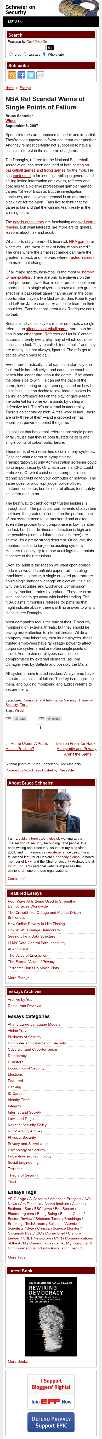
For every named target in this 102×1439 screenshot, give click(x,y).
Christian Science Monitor (58, 1228)
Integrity (14, 1106)
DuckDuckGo (37, 42)
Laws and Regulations (26, 1118)
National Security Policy (27, 1125)
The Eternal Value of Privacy (31, 962)
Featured (15, 1081)
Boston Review (20, 1218)
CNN (58, 1238)
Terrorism (16, 1169)
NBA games (79, 241)
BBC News (43, 1209)
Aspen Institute (56, 1204)
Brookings (72, 1218)
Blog (17, 54)
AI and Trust (18, 949)
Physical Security (22, 1137)
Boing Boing (47, 1214)
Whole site (56, 54)
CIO (39, 1233)
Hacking (14, 1087)
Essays (34, 54)
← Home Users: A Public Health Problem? (26, 746)
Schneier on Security (20, 9)
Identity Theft (19, 1100)
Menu (14, 22)
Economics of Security (26, 1068)
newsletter (54, 852)
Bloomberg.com (21, 1214)
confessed (22, 175)
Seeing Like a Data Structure (31, 936)
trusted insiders (82, 257)
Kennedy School (67, 857)
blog (74, 848)
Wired (10, 121)
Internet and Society (24, 1112)
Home (9, 88)
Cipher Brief (55, 1233)
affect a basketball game (46, 328)
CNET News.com (37, 1238)
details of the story (28, 222)
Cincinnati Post (20, 1233)
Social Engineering (23, 1162)
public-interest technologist (39, 838)
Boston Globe (71, 1214)
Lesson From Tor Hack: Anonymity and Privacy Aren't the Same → (76, 748)
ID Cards (15, 1093)
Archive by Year (21, 999)
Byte (30, 1228)
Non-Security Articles (25, 1131)
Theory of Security (23, 1175)
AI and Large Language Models (34, 1024)
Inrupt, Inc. (16, 866)
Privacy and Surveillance (28, 1144)
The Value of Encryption (27, 955)
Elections (15, 1074)
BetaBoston (64, 1209)
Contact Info (17, 879)
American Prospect (65, 1199)
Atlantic (78, 1204)
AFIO (12, 1199)
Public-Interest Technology (30, 1156)
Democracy (17, 1056)
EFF (28, 861)
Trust (24, 705)
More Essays (18, 978)
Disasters (15, 1062)
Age (23, 1199)
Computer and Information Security (50, 700)
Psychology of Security (26, 1150)
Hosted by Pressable (58, 770)
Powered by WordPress (23, 770)
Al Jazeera (38, 1199)
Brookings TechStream (26, 1223)
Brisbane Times (48, 1218)
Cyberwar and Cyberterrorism (32, 1049)
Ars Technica (30, 1204)
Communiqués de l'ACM (49, 1243)
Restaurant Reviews (24, 1006)
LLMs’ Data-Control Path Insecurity (36, 943)
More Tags (16, 1257)
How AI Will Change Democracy (34, 930)
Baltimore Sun (19, 1209)
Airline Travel (18, 1030)
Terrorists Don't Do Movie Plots (33, 968)
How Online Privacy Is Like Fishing (36, 924)
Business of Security (24, 1037)
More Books (18, 1361)
